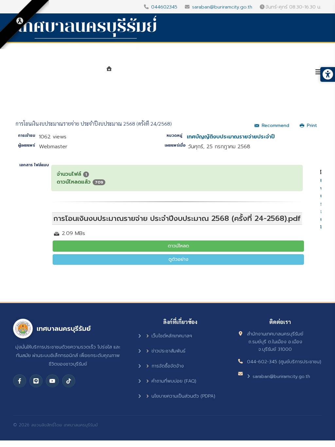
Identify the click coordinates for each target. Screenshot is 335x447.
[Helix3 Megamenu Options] (318, 72)
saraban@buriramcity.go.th (222, 6)
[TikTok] (68, 380)
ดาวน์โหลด (178, 245)
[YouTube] (52, 380)
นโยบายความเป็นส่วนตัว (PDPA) (183, 396)
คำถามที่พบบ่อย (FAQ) (173, 381)
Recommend (275, 125)
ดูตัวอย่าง (178, 259)
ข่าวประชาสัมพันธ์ (168, 351)
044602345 (164, 6)
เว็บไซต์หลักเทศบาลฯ (171, 335)
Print (312, 125)
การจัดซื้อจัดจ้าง (167, 366)
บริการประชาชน (284, 73)
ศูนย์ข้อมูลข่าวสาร (229, 73)
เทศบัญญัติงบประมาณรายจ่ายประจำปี (231, 137)
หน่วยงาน (181, 73)
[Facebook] (19, 380)
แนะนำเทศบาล (137, 73)
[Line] (36, 380)
